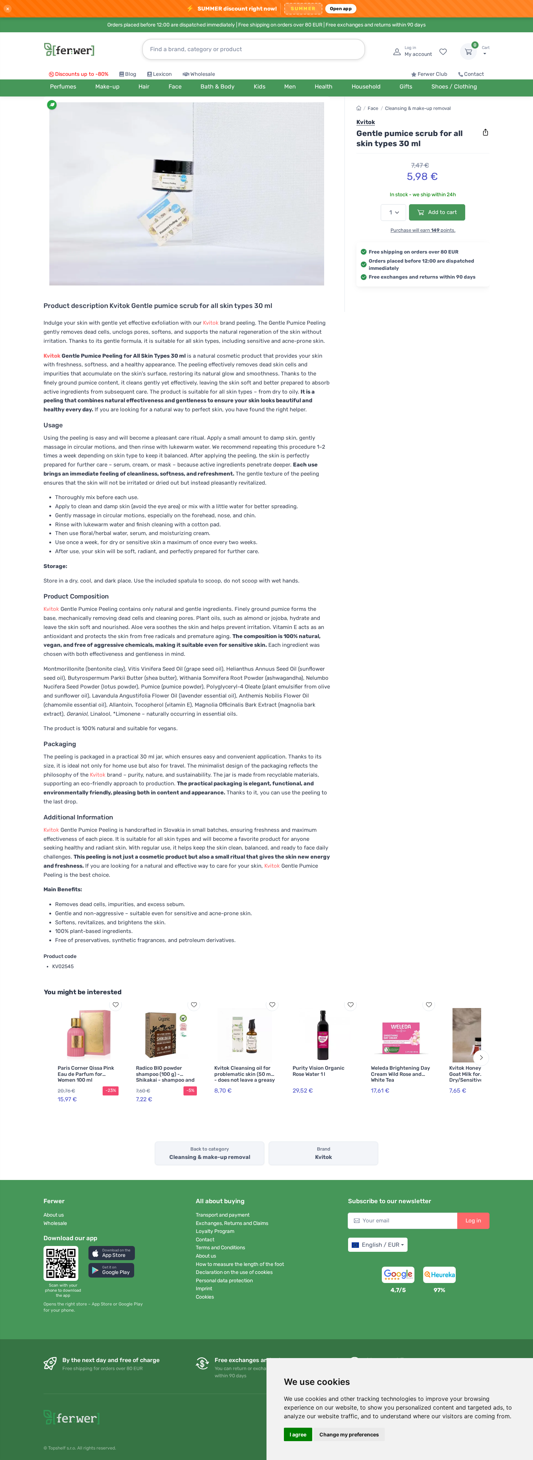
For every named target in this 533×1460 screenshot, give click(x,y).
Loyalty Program (215, 1231)
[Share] (485, 132)
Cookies (205, 1297)
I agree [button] (298, 1434)
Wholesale (202, 74)
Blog (130, 74)
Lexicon (162, 74)
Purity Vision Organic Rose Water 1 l (318, 1071)
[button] (111, 1253)
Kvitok (211, 323)
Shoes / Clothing (454, 86)
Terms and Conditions (220, 1248)
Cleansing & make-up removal (418, 108)
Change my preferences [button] (349, 1434)
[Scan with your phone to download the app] (63, 1263)
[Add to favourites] (115, 1004)
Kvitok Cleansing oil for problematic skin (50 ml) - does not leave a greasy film (244, 1077)
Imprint (204, 1289)
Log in (473, 1220)
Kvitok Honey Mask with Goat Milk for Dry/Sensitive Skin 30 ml (479, 1074)
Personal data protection (224, 1281)
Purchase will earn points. (423, 230)
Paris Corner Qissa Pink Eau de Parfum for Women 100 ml (86, 1074)
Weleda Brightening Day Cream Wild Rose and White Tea (400, 1074)
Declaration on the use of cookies (234, 1272)
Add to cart (442, 212)
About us (54, 1215)
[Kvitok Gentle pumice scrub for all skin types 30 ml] (186, 194)
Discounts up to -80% (81, 74)
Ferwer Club (432, 74)
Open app (341, 8)
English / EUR (380, 1244)
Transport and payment (222, 1215)
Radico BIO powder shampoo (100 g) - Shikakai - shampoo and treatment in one (165, 1077)
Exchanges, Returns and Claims (232, 1223)
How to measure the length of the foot (240, 1264)
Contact (474, 74)
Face (373, 108)
